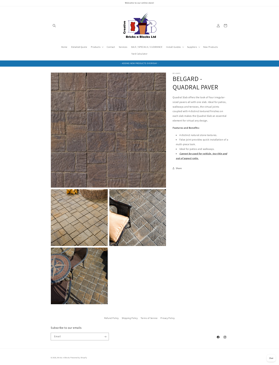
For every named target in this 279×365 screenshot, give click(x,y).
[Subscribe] (105, 336)
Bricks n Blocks (63, 357)
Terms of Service (149, 318)
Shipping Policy (130, 318)
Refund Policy (111, 318)
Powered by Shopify (78, 357)
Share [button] (179, 168)
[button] (54, 25)
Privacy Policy (167, 318)
